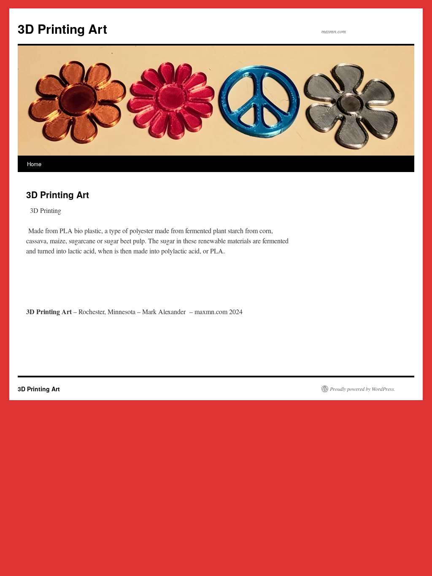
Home (34, 164)
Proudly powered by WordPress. (362, 388)
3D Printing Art (62, 28)
